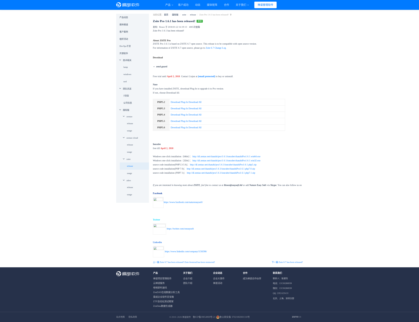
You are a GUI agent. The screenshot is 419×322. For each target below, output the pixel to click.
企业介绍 (187, 278)
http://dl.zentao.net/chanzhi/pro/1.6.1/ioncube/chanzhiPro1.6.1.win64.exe (226, 156)
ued (125, 81)
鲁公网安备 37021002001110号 (234, 317)
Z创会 (126, 95)
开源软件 (123, 53)
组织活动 (123, 39)
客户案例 (123, 31)
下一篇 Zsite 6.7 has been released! (287, 262)
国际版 (175, 14)
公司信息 (127, 103)
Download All (195, 102)
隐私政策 (132, 317)
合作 (226, 4)
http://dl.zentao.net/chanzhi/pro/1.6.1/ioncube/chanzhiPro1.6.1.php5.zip (223, 164)
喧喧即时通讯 (160, 287)
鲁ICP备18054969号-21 (204, 317)
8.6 (296, 317)
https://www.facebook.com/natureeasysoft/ (183, 202)
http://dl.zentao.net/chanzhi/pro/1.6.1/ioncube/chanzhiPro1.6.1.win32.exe (226, 160)
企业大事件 (219, 278)
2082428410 (282, 293)
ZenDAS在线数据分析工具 (166, 292)
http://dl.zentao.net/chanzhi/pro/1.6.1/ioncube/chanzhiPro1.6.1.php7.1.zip (221, 173)
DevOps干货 (125, 46)
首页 (166, 14)
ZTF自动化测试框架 (163, 301)
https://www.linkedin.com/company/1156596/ (186, 251)
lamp (125, 67)
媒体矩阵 (212, 4)
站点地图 (120, 317)
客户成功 (183, 4)
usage (129, 130)
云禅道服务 (159, 283)
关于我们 (241, 4)
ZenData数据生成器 (163, 306)
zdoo (129, 180)
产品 (168, 4)
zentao (129, 116)
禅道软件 (186, 317)
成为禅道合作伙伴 (252, 278)
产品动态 (123, 17)
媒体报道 (123, 24)
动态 (197, 4)
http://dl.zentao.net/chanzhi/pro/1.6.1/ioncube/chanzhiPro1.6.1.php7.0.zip (221, 169)
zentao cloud (132, 138)
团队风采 (127, 88)
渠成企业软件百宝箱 (163, 297)
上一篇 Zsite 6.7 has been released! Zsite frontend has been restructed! (184, 262)
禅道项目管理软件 (162, 278)
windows (127, 74)
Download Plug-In (179, 102)
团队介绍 (187, 283)
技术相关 (127, 60)
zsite (184, 14)
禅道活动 (217, 283)
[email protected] (206, 76)
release (193, 14)
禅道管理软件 (265, 4)
